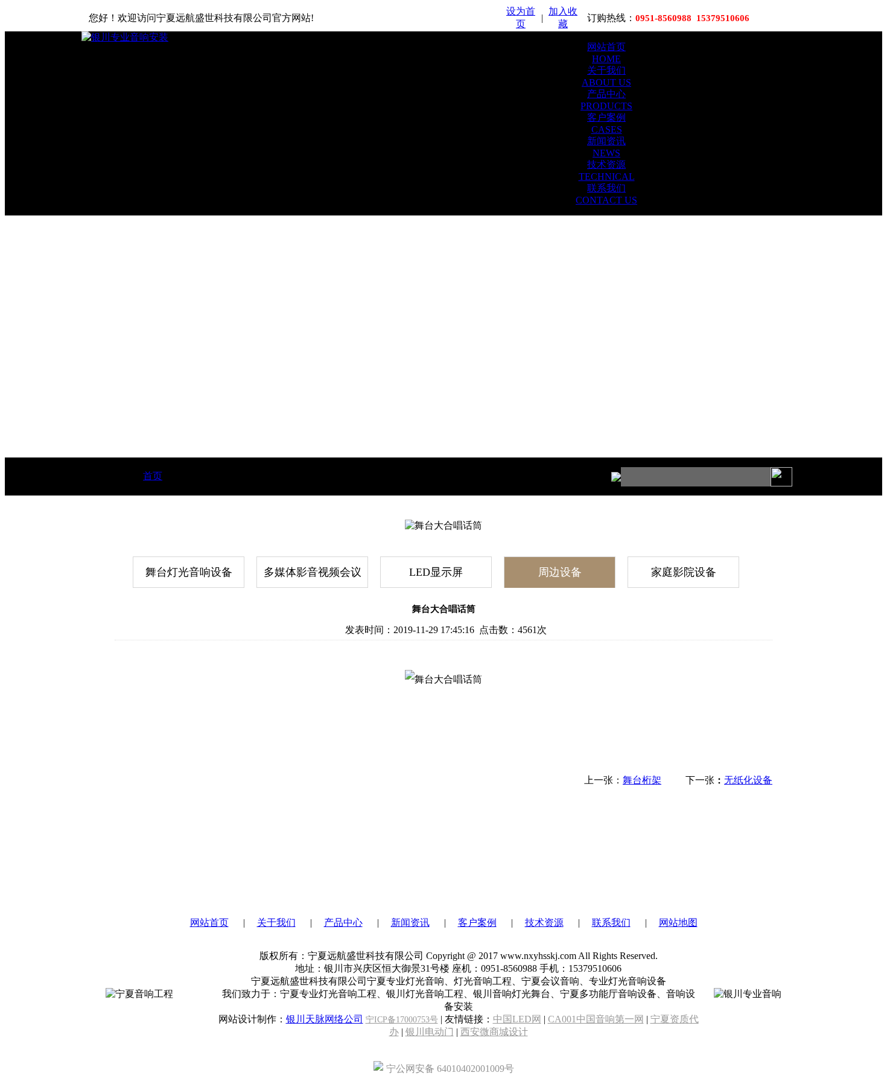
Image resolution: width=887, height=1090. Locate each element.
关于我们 (276, 922)
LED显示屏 (436, 572)
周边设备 (560, 572)
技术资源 (544, 922)
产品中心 (343, 922)
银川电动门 (429, 1032)
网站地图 (678, 922)
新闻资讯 (410, 922)
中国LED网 (517, 1019)
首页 (152, 476)
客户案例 (477, 922)
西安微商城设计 (494, 1032)
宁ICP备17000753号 (402, 1019)
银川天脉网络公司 (324, 1019)
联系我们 (611, 922)
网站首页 (209, 922)
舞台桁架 (642, 780)
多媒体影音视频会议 (312, 572)
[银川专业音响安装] (124, 37)
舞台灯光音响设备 (188, 572)
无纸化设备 (748, 780)
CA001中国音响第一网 (596, 1019)
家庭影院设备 (683, 572)
